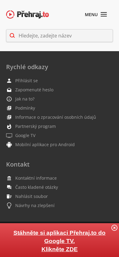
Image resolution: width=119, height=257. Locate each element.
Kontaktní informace (36, 178)
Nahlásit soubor (31, 196)
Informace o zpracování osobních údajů (55, 117)
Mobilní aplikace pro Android (45, 144)
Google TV (25, 135)
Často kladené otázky (36, 187)
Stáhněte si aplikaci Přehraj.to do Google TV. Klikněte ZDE (59, 241)
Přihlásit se (26, 80)
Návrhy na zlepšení (35, 205)
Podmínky (25, 108)
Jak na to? (24, 99)
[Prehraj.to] (27, 14)
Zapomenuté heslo (34, 90)
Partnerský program (35, 126)
